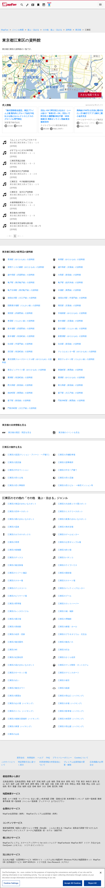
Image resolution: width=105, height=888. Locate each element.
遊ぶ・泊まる (33, 30)
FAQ (48, 758)
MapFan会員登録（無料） (14, 814)
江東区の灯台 (63, 649)
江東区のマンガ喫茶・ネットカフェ (73, 665)
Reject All (92, 883)
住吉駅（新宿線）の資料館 (69, 344)
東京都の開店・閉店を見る (19, 432)
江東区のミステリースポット (70, 511)
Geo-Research (53, 862)
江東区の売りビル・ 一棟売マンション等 (75, 485)
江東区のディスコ (15, 557)
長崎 (34, 786)
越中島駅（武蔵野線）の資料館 (21, 275)
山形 (48, 781)
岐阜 (27, 784)
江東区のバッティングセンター (71, 588)
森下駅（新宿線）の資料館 (19, 400)
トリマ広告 (41, 862)
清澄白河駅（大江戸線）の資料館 (22, 298)
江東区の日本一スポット (18, 511)
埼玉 (73, 781)
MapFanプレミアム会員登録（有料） (42, 814)
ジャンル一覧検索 (29, 801)
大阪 (52, 784)
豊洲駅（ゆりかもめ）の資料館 (71, 377)
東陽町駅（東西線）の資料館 (70, 370)
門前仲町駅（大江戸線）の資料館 (22, 408)
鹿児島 (55, 786)
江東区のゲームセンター (68, 534)
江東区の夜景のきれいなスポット (72, 519)
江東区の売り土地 (15, 477)
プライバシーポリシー (62, 758)
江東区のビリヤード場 (17, 596)
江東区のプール (64, 596)
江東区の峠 (12, 649)
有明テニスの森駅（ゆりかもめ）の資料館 (26, 267)
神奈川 (89, 781)
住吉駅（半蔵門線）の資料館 (20, 344)
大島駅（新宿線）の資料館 (69, 275)
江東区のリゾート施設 (17, 573)
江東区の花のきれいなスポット (21, 665)
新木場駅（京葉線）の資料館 (70, 321)
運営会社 (20, 758)
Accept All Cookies (72, 883)
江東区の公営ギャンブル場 (69, 542)
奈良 (67, 784)
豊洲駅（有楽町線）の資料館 (20, 377)
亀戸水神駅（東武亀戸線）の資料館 (23, 290)
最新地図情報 (8, 828)
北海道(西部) (20, 781)
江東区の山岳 (13, 734)
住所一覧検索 (91, 799)
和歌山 (72, 784)
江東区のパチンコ (65, 557)
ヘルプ (40, 758)
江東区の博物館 (64, 619)
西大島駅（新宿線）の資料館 (20, 385)
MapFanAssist (64, 843)
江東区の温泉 (13, 527)
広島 (93, 784)
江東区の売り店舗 (65, 477)
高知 (19, 786)
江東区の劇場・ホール (67, 626)
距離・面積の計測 (58, 799)
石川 (8, 784)
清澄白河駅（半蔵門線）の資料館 (72, 298)
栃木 (63, 781)
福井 (12, 784)
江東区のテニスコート (17, 588)
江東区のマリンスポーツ (68, 672)
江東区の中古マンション (18, 470)
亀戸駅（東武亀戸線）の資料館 (21, 282)
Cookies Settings (11, 883)
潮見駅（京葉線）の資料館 (69, 305)
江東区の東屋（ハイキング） (20, 726)
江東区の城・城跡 (65, 611)
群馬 (68, 781)
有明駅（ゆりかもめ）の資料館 (71, 259)
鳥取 (78, 784)
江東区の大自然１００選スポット (72, 503)
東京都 (78, 30)
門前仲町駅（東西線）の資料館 (71, 400)
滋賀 (47, 784)
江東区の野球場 (14, 603)
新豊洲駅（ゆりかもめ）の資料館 (72, 336)
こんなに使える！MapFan (60, 828)
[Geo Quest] (49, 4)
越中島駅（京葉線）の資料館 (70, 267)
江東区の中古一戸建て (67, 470)
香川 (9, 786)
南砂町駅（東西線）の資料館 (20, 393)
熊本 (39, 786)
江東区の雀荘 (63, 680)
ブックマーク (44, 801)
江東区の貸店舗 (14, 462)
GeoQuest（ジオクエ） (13, 845)
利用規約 (31, 758)
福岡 (24, 786)
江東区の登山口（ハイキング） (71, 695)
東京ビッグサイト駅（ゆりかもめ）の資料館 (27, 370)
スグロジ (65, 862)
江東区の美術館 (14, 626)
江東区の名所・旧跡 (16, 634)
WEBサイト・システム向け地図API (48, 860)
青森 (29, 781)
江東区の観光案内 (15, 642)
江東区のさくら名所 (66, 657)
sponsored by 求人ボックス (94, 105)
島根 (83, 784)
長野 (22, 784)
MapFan (4, 30)
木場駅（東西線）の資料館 (69, 290)
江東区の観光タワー (16, 688)
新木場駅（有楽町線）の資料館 (21, 336)
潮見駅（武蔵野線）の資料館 (20, 313)
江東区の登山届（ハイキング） (71, 726)
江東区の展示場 (14, 619)
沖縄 (61, 786)
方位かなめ (95, 843)
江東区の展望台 (14, 695)
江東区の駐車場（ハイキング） (71, 711)
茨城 (58, 781)
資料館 (69, 30)
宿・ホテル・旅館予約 (52, 830)
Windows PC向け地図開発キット (78, 860)
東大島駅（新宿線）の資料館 (70, 385)
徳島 (5, 786)
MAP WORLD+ (29, 862)
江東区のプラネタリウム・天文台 (72, 634)
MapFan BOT (77, 843)
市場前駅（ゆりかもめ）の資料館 (72, 313)
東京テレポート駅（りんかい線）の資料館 (76, 359)
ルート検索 (12, 799)
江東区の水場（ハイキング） (70, 703)
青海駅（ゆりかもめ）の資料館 (21, 259)
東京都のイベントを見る (69, 432)
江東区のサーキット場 (17, 672)
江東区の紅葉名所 (15, 657)
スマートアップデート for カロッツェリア (39, 843)
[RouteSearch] (27, 4)
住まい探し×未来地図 (40, 799)
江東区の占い (13, 680)
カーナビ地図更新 (34, 830)
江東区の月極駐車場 (66, 454)
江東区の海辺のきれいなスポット (22, 503)
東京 (83, 781)
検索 (5, 799)
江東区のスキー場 (15, 580)
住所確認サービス (14, 862)
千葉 (78, 781)
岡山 (88, 784)
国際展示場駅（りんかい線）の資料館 (24, 305)
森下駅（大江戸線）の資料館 (70, 393)
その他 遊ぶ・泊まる (52, 30)
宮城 (38, 781)
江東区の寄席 (13, 542)
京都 (57, 784)
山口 (98, 784)
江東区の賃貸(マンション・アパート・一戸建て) (28, 454)
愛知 (37, 784)
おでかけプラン (58, 801)
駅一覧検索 (16, 801)
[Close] (101, 873)
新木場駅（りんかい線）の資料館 (72, 328)
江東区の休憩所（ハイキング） (71, 718)
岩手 (34, 781)
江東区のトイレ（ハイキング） (21, 711)
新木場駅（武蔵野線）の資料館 (21, 328)
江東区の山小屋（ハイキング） (21, 703)
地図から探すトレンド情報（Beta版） (31, 828)
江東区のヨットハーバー (68, 603)
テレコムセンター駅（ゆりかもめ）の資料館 (77, 351)
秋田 (43, 781)
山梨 (17, 784)
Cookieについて (81, 758)
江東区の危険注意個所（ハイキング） (24, 718)
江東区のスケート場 (66, 580)
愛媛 (14, 786)
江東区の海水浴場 (65, 527)
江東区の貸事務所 (65, 462)
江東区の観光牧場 (15, 565)
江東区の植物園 (14, 550)
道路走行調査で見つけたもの (85, 828)
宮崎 (49, 786)
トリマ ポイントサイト (34, 845)
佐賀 (29, 786)
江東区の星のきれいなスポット (21, 519)
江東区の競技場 (64, 573)
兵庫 (62, 784)
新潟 (95, 781)
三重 (42, 784)
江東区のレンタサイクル (18, 611)
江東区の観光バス (65, 642)
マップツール (24, 799)
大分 (44, 786)
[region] (52, 77)
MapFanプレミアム (11, 843)
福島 (53, 781)
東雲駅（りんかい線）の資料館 (21, 321)
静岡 (32, 784)
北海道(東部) (8, 781)
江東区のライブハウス (67, 565)
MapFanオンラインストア (14, 830)
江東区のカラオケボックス (19, 534)
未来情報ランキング (75, 799)
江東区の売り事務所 (16, 485)
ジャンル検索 (18, 30)
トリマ (87, 843)
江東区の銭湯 (63, 688)
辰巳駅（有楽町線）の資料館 (20, 351)
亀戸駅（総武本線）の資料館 (70, 282)
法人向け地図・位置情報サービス (17, 860)
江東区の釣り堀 (64, 550)
